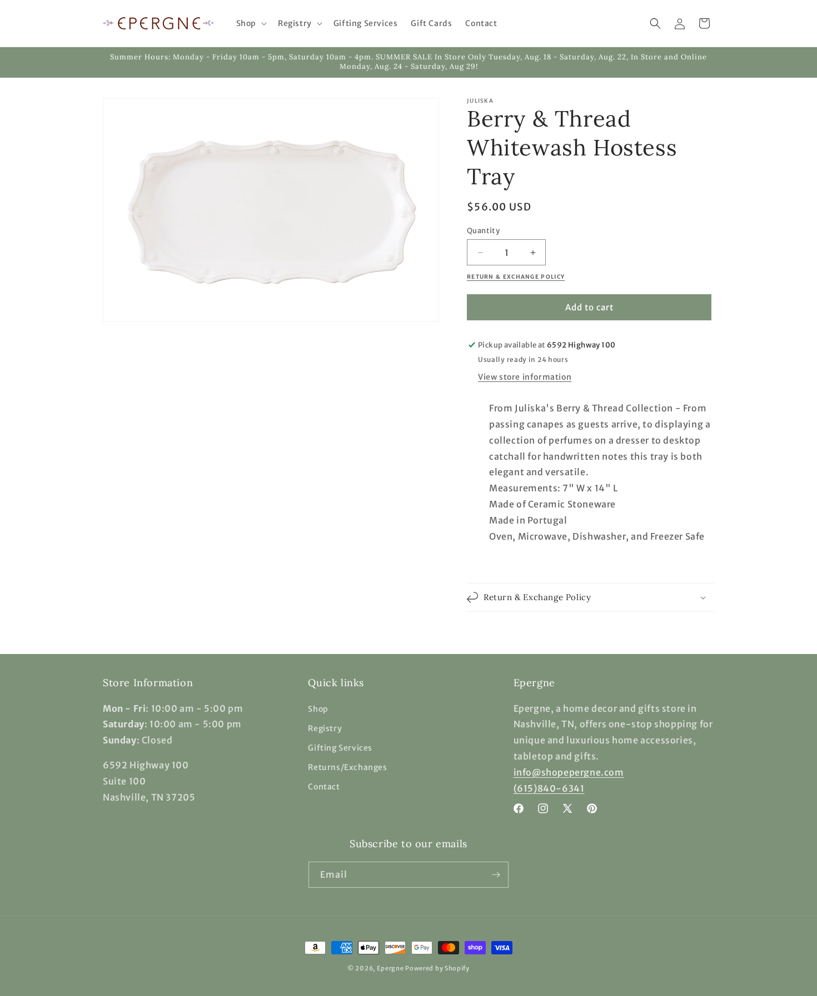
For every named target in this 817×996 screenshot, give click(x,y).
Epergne (390, 968)
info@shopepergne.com (569, 772)
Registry (325, 728)
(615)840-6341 (549, 788)
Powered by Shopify (437, 968)
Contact (324, 787)
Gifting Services (340, 748)
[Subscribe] (496, 875)
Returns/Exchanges (347, 767)
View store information (524, 377)
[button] (250, 23)
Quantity (483, 230)
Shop (318, 709)
